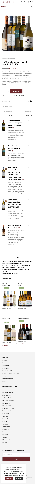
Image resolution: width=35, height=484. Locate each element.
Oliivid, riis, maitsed (8, 439)
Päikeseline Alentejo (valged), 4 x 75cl (7, 284)
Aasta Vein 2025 (6, 395)
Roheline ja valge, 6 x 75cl (7, 319)
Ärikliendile (5, 365)
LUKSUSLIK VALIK (6, 405)
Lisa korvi (16, 91)
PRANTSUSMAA (6, 403)
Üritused (4, 442)
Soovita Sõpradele (7, 370)
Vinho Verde (5, 413)
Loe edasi (18, 478)
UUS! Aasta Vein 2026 (8, 392)
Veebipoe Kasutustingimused (10, 376)
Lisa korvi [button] (5, 311)
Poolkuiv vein (6, 429)
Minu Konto (5, 368)
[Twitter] (29, 101)
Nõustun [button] (8, 478)
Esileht (4, 58)
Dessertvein (5, 432)
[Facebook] (26, 101)
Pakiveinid (5, 434)
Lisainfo (17, 257)
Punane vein (5, 419)
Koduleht (4, 360)
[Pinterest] (31, 101)
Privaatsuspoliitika (7, 378)
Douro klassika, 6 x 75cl (23, 318)
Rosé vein (5, 421)
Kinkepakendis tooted (8, 408)
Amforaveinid (6, 426)
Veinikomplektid (11, 58)
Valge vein (5, 416)
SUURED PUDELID (7, 390)
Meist (3, 363)
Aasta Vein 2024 (6, 398)
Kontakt (4, 381)
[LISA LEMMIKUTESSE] (16, 309)
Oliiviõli (4, 437)
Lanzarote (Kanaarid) (8, 400)
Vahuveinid (5, 424)
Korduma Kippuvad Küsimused (10, 373)
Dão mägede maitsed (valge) (23, 284)
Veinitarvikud (6, 445)
